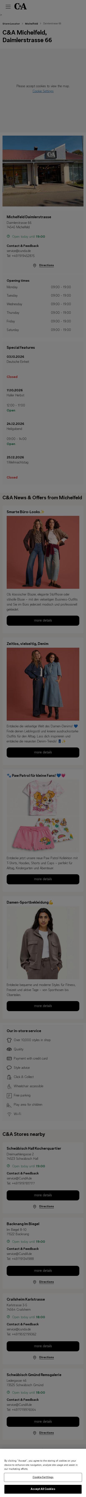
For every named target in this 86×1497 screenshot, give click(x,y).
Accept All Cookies (43, 1489)
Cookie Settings (43, 1477)
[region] (43, 1473)
